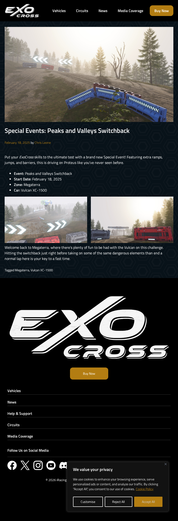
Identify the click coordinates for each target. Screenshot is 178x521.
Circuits (13, 425)
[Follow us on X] (25, 465)
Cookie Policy (144, 488)
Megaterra (22, 270)
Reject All (118, 501)
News (11, 402)
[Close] (166, 464)
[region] (118, 487)
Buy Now (89, 373)
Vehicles (14, 390)
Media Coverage (20, 436)
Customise (88, 501)
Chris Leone (43, 142)
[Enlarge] (81, 202)
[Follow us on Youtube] (51, 465)
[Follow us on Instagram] (38, 465)
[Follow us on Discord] (64, 465)
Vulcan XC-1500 (42, 270)
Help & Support (19, 413)
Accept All (148, 501)
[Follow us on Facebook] (12, 465)
